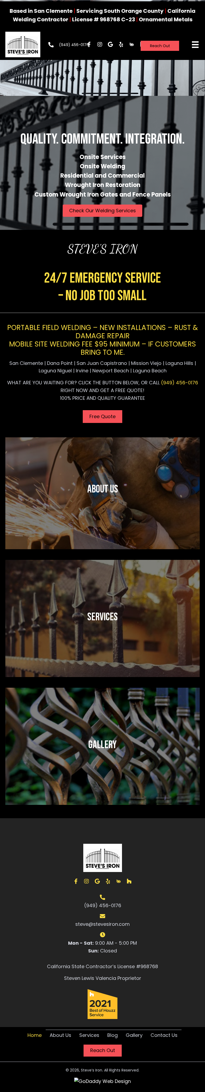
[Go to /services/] (102, 618)
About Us (60, 1035)
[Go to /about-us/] (102, 490)
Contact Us (164, 1035)
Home (34, 1035)
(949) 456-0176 (74, 44)
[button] (100, 44)
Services (89, 1035)
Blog (112, 1035)
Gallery (134, 1035)
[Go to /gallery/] (102, 746)
